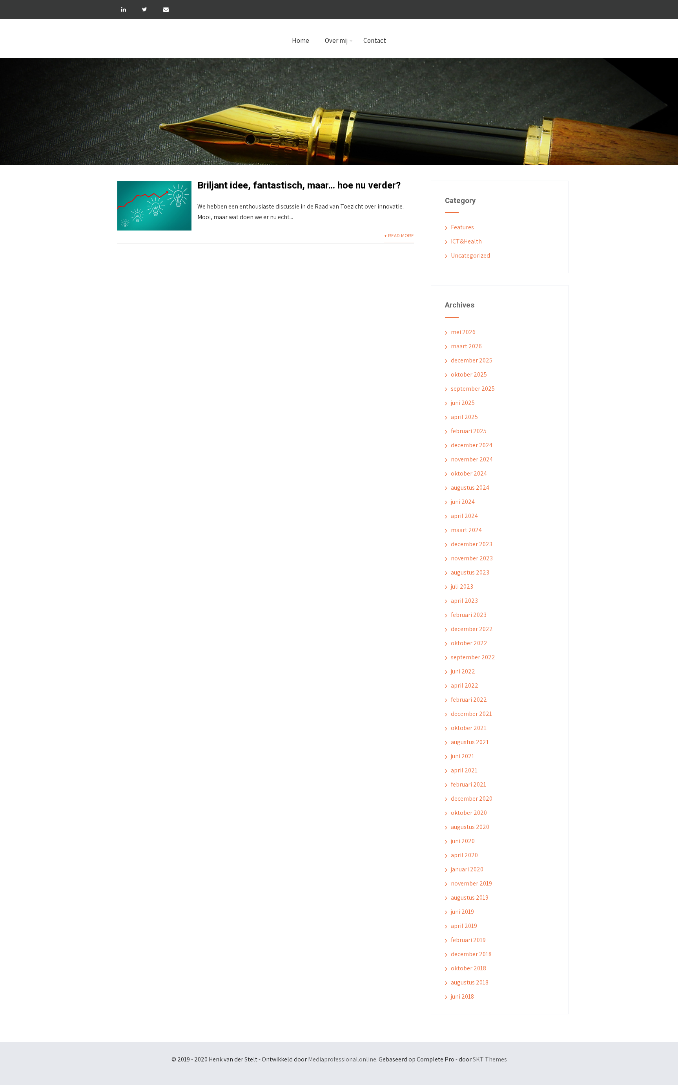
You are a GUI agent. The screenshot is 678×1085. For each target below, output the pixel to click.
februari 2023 (469, 615)
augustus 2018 (469, 982)
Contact (374, 40)
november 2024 (472, 459)
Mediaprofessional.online (342, 1059)
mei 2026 (463, 332)
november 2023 (472, 558)
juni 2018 (462, 996)
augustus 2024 (470, 487)
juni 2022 (463, 671)
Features (462, 227)
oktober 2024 (469, 473)
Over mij (336, 40)
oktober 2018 (468, 968)
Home (300, 40)
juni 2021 (462, 756)
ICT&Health (466, 241)
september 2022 (473, 657)
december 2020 (471, 798)
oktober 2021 (469, 728)
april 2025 (464, 417)
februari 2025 (469, 431)
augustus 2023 (470, 572)
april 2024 (464, 516)
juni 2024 (463, 502)
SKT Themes (490, 1059)
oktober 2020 (469, 813)
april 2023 (464, 600)
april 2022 (464, 685)
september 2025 (473, 388)
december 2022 (472, 629)
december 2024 (471, 445)
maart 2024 (466, 530)
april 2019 (464, 926)
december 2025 (471, 360)
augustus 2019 (469, 897)
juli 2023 (462, 586)
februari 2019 (468, 940)
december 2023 (471, 544)
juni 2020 (463, 841)
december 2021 (471, 714)
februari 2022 (469, 699)
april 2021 (464, 770)
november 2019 (471, 883)
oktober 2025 (469, 374)
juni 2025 (463, 403)
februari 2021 (468, 784)
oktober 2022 (469, 643)
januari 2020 (467, 869)
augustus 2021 (470, 742)
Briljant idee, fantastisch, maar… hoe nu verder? (299, 185)
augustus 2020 (470, 827)
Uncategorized (470, 255)
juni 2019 (462, 912)
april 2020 (464, 855)
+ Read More (399, 235)
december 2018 (471, 954)
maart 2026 (466, 346)
